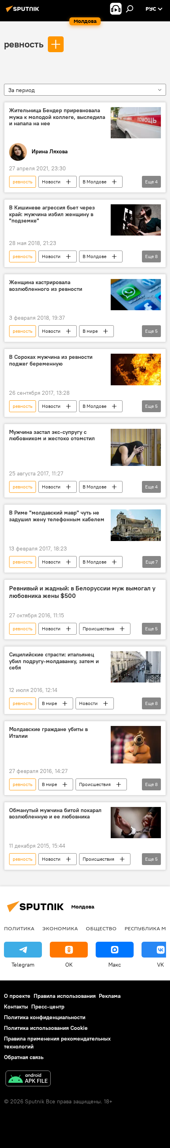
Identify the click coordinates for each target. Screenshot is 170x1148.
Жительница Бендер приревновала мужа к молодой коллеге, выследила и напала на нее (57, 117)
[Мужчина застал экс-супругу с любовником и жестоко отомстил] (136, 447)
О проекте (17, 995)
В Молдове (94, 182)
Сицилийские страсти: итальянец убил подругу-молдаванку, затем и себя (54, 661)
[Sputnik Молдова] (23, 11)
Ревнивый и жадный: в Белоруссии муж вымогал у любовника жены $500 (82, 591)
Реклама (110, 995)
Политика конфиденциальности (44, 1017)
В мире (90, 331)
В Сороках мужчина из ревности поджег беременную (51, 360)
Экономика (60, 928)
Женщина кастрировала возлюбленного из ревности (45, 285)
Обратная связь (23, 1057)
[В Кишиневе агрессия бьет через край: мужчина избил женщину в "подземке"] (136, 220)
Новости (51, 182)
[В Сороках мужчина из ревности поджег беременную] (136, 369)
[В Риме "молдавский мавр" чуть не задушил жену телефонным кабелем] (136, 525)
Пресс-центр (47, 1006)
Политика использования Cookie (46, 1027)
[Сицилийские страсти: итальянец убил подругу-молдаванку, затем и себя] (136, 666)
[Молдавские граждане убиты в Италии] (136, 744)
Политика (19, 928)
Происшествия (98, 628)
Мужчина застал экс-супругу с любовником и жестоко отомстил (52, 435)
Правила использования (65, 995)
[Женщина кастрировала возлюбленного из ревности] (136, 294)
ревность (23, 44)
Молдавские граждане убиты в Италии (48, 732)
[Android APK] (28, 1079)
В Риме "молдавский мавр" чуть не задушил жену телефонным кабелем (56, 516)
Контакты (16, 1006)
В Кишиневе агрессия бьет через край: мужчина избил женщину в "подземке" (52, 214)
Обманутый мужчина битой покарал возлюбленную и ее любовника (55, 813)
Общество (101, 928)
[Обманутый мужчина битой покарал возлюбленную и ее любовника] (136, 823)
